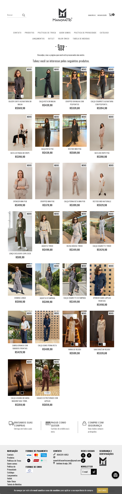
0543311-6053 (62, 454)
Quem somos (65, 32)
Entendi (102, 490)
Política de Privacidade (85, 32)
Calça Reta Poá (47, 149)
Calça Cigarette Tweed (102, 246)
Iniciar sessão (102, 15)
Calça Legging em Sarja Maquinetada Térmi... (20, 399)
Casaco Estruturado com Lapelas (47, 399)
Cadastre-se (92, 15)
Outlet (51, 38)
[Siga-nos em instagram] (83, 455)
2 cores (47, 393)
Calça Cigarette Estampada (75, 298)
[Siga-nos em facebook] (89, 455)
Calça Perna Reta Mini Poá (74, 201)
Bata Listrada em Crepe (20, 153)
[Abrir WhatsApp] (114, 486)
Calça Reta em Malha (47, 101)
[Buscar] (23, 15)
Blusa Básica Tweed (75, 246)
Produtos (29, 32)
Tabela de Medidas (81, 38)
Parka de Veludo (74, 349)
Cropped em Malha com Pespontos (74, 103)
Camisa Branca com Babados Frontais (20, 347)
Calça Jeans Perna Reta (47, 345)
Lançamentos (38, 38)
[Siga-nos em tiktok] (83, 460)
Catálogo (104, 32)
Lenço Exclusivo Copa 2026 (20, 253)
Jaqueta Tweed (47, 246)
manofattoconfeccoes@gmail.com (66, 460)
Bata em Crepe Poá (102, 153)
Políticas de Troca (47, 32)
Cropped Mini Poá (47, 201)
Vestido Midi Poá (74, 149)
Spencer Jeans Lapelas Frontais (102, 299)
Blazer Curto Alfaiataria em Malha (20, 103)
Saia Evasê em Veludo (102, 349)
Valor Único (63, 38)
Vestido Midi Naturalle (102, 201)
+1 (22, 96)
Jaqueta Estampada (47, 298)
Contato (17, 32)
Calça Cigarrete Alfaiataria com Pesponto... (102, 103)
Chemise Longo (20, 298)
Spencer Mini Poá (20, 201)
